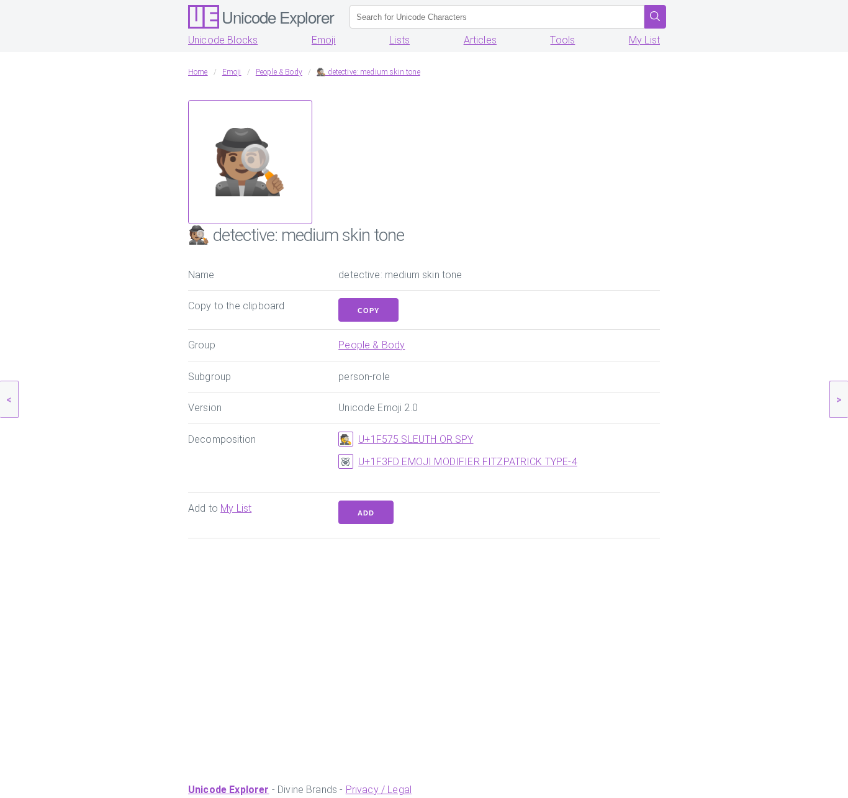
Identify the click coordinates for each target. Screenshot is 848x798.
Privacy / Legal (379, 790)
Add (366, 513)
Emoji (324, 40)
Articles (480, 40)
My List (644, 40)
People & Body (371, 345)
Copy (368, 310)
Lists (399, 40)
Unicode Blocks (223, 40)
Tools (562, 40)
